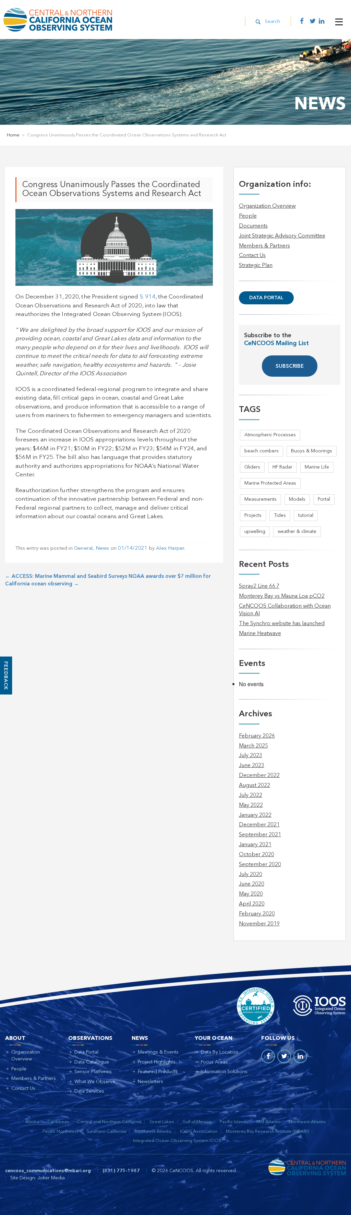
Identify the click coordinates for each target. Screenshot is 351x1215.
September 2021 (260, 835)
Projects (253, 515)
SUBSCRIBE (290, 366)
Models (297, 499)
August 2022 (254, 785)
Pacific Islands (234, 1122)
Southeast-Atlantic (153, 1131)
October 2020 (256, 855)
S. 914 (148, 297)
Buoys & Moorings (311, 451)
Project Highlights (157, 1062)
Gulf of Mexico (196, 1122)
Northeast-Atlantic (307, 1122)
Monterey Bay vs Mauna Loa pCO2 (282, 596)
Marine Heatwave (260, 633)
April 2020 (252, 904)
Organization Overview (267, 206)
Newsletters (150, 1081)
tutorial (305, 515)
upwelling (254, 531)
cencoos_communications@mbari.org (48, 1170)
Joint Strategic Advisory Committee (282, 236)
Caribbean (58, 1122)
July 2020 (250, 874)
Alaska (32, 1122)
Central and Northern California (109, 1122)
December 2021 (259, 825)
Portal (324, 499)
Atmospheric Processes (270, 435)
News (102, 548)
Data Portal (266, 297)
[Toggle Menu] (339, 22)
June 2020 (251, 884)
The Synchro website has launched (282, 624)
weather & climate (297, 531)
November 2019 (259, 924)
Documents (253, 226)
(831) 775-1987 (121, 1170)
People (248, 216)
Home (13, 135)
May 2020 (251, 894)
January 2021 (255, 845)
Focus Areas (214, 1062)
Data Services (89, 1091)
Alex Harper (170, 548)
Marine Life (317, 467)
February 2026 (257, 736)
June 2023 (251, 765)
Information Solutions (224, 1071)
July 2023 (250, 755)
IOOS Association (199, 1131)
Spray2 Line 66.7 (259, 586)
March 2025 (253, 746)
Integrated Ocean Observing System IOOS (177, 1141)
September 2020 (260, 864)
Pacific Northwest (60, 1131)
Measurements (260, 499)
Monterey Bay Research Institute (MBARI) (267, 1131)
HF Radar (282, 467)
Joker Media (51, 1178)
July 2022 (250, 795)
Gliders (252, 467)
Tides (280, 515)
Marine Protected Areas (270, 483)
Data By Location (219, 1052)
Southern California (106, 1131)
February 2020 (257, 914)
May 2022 (251, 805)
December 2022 (259, 775)
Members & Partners (264, 246)
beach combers (261, 451)
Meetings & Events (158, 1052)
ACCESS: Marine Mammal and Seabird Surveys (66, 576)
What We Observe (94, 1081)
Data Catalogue (91, 1062)
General (83, 548)
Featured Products (158, 1071)
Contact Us (252, 255)
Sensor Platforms (93, 1071)
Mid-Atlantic (268, 1122)
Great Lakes (161, 1122)
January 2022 (255, 815)
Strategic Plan (256, 265)
